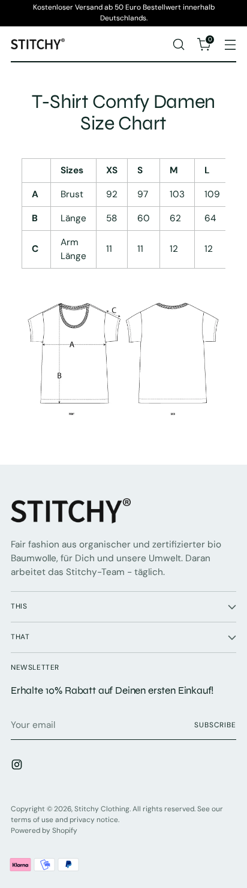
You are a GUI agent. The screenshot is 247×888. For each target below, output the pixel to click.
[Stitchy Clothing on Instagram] (18, 766)
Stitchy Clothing (101, 809)
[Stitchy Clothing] (38, 44)
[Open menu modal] (230, 44)
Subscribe (215, 725)
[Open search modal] (178, 44)
